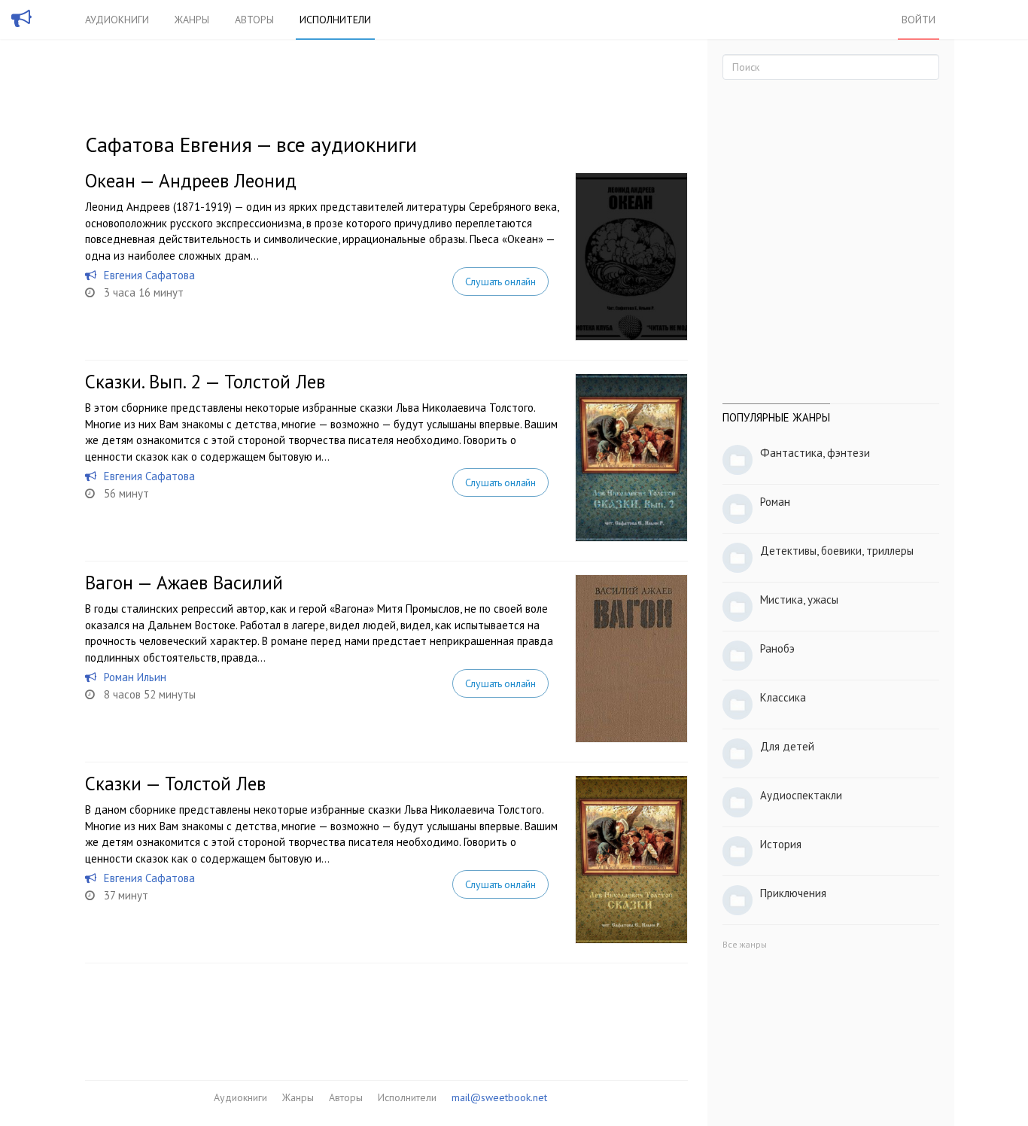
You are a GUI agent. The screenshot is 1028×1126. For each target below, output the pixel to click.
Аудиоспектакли (801, 795)
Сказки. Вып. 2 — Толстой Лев (205, 382)
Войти (918, 19)
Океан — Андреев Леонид (191, 181)
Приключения (793, 893)
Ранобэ (777, 648)
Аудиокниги (117, 19)
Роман (775, 502)
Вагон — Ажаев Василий (184, 583)
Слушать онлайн (500, 281)
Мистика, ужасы (799, 599)
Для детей (787, 746)
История (780, 844)
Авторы (254, 19)
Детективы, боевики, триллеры (837, 550)
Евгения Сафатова (149, 275)
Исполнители (335, 19)
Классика (783, 697)
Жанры (192, 19)
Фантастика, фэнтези (815, 453)
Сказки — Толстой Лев (175, 783)
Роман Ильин (135, 677)
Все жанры (744, 944)
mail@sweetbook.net (499, 1097)
